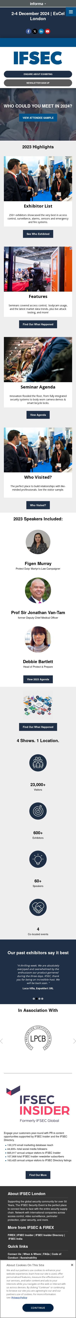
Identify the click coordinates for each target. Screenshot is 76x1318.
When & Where (32, 1254)
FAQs (46, 1254)
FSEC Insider (25, 1235)
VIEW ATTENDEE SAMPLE (38, 117)
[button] (38, 74)
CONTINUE (38, 1307)
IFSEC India (15, 1238)
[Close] (72, 1265)
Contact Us (14, 1254)
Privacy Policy (19, 1297)
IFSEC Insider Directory (49, 1235)
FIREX (11, 1235)
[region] (38, 1289)
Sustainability (28, 1257)
